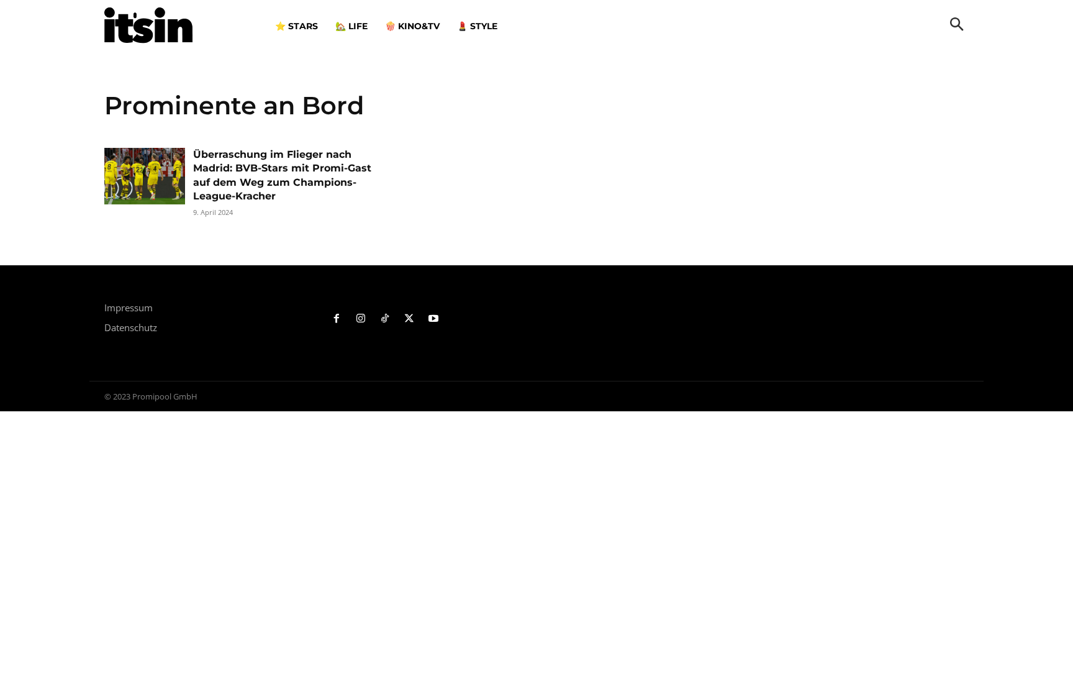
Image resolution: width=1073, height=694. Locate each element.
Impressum (128, 307)
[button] (957, 25)
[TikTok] (385, 319)
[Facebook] (337, 319)
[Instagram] (361, 319)
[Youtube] (433, 319)
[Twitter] (409, 319)
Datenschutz (130, 327)
